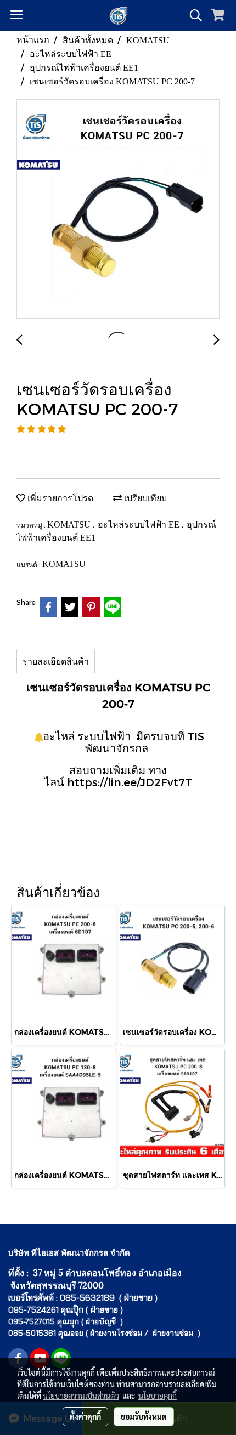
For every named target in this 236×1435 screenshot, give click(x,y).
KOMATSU (70, 524)
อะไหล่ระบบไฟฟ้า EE (140, 524)
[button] (192, 15)
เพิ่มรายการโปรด (59, 498)
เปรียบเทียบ (144, 498)
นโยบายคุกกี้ (157, 1395)
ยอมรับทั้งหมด (144, 1416)
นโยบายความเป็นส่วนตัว (81, 1395)
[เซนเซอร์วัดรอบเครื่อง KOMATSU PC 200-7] (118, 209)
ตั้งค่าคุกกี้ (85, 1416)
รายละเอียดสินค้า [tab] (56, 661)
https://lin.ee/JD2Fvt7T (129, 782)
